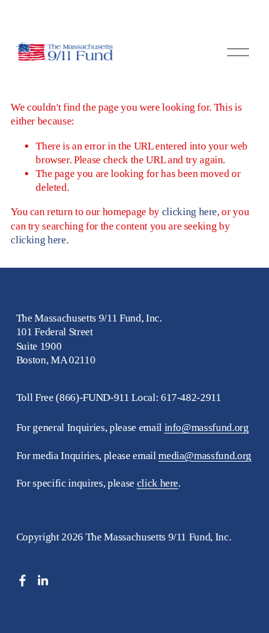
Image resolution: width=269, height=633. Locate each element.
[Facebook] (22, 580)
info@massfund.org (207, 427)
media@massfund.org (204, 456)
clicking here (190, 212)
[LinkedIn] (42, 580)
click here (158, 483)
